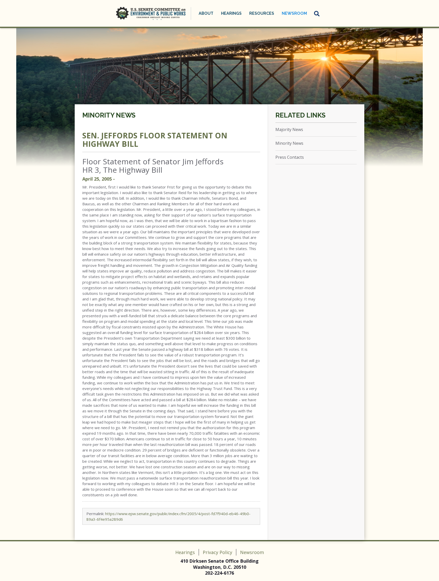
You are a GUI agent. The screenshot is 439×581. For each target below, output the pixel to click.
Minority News (108, 115)
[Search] (317, 13)
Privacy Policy (217, 552)
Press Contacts (289, 157)
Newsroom (252, 552)
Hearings (185, 552)
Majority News (289, 129)
